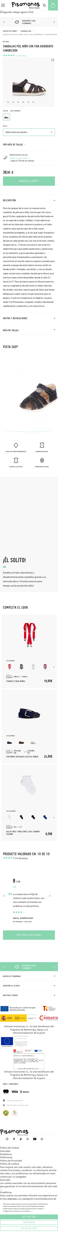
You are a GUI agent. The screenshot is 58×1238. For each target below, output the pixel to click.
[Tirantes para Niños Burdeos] (45, 666)
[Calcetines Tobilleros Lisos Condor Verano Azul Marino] (21, 817)
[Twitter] (27, 1140)
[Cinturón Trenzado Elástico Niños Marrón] (21, 742)
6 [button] (33, 102)
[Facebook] (14, 1140)
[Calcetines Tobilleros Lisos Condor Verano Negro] (33, 817)
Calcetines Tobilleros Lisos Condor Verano (23, 832)
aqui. (31, 1211)
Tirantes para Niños (15, 681)
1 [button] (8, 102)
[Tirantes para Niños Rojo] (9, 666)
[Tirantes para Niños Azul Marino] (21, 666)
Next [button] (54, 22)
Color (11, 111)
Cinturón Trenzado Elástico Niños (22, 757)
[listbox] (29, 117)
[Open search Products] (44, 5)
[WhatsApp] (42, 1140)
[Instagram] (7, 1140)
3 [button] (18, 102)
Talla (5, 126)
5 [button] (28, 102)
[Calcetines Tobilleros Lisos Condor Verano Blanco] (9, 817)
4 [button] (23, 102)
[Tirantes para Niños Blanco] (33, 666)
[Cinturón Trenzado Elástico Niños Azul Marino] (9, 742)
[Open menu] (3, 5)
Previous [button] (4, 22)
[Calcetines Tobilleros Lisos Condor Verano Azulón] (45, 817)
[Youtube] (34, 1140)
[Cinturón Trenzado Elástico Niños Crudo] (33, 742)
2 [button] (13, 102)
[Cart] (53, 5)
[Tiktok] (21, 1140)
